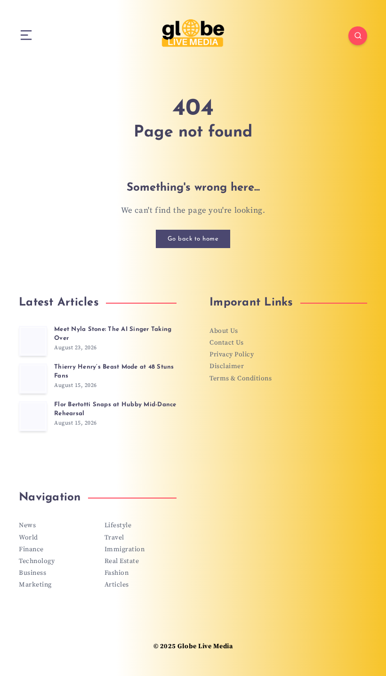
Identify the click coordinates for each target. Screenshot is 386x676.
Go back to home (193, 239)
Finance (31, 549)
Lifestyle (118, 525)
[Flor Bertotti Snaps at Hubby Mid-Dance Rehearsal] (33, 416)
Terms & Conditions (240, 378)
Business (32, 573)
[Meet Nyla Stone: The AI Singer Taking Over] (33, 341)
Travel (114, 537)
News (27, 525)
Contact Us (226, 342)
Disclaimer (226, 366)
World (28, 537)
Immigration (125, 549)
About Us (223, 331)
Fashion (117, 573)
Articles (117, 584)
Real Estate (122, 561)
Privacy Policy (231, 354)
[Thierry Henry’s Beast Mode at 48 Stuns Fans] (33, 378)
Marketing (35, 584)
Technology (37, 561)
